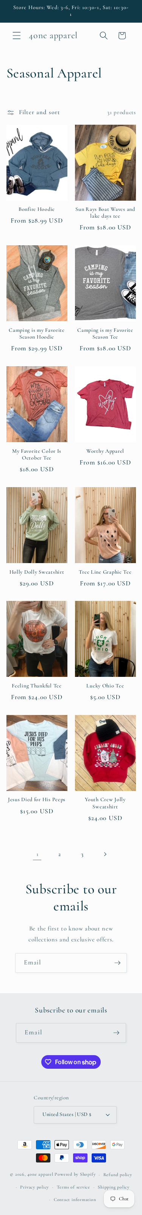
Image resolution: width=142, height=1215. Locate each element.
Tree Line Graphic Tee (105, 572)
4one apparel (40, 1174)
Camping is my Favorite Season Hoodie (37, 333)
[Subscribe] (117, 963)
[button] (17, 35)
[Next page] (104, 854)
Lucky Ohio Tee (105, 686)
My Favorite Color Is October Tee (36, 454)
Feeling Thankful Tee (36, 686)
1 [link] (37, 854)
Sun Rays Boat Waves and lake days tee (105, 212)
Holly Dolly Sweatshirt (36, 572)
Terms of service (73, 1187)
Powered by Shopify (75, 1174)
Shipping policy (114, 1187)
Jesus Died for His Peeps (37, 799)
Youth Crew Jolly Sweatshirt (105, 802)
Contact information (75, 1199)
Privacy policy (34, 1187)
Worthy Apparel (105, 451)
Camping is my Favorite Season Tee (105, 333)
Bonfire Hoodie (37, 209)
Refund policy (117, 1174)
